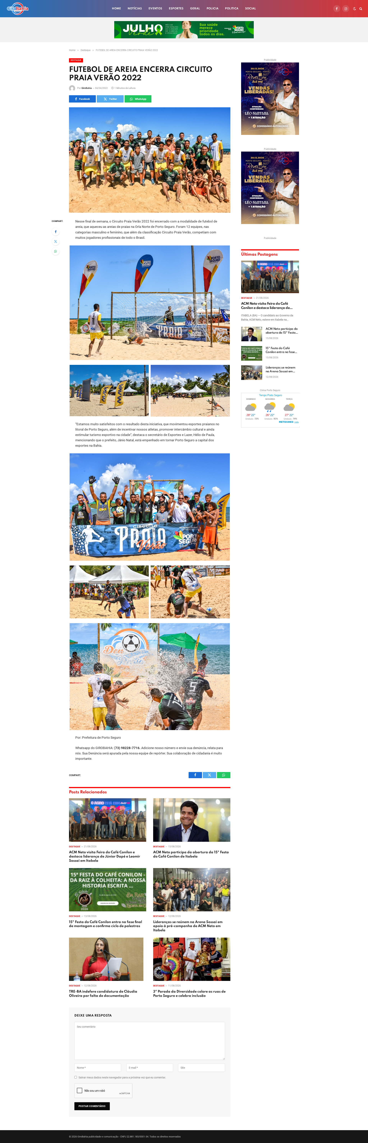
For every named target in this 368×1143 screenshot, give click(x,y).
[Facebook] (55, 231)
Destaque (76, 60)
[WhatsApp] (55, 251)
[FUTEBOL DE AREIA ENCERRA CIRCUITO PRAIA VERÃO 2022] (149, 160)
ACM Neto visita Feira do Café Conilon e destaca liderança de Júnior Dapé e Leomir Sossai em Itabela (104, 856)
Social (250, 8)
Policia (213, 8)
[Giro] (18, 8)
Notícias (135, 8)
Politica (231, 8)
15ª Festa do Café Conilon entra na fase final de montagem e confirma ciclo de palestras (105, 924)
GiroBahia (86, 88)
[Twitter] (55, 241)
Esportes (176, 8)
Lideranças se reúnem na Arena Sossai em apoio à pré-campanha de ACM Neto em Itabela (188, 926)
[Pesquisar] (360, 8)
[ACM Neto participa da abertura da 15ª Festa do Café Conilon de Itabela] (191, 820)
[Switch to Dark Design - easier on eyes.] (354, 8)
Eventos (155, 8)
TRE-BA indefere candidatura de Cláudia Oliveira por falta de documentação (103, 994)
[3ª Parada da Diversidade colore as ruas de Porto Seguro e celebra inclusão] (191, 959)
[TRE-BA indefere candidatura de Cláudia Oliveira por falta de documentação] (107, 959)
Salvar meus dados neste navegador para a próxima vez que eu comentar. (122, 1077)
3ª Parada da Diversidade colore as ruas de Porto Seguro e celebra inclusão (189, 994)
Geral (195, 8)
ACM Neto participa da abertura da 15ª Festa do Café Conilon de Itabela (191, 854)
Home (116, 8)
